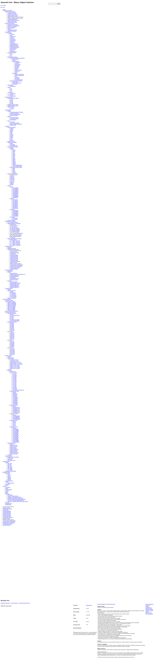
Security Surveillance (148, 607)
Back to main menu (149, 613)
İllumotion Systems (149, 609)
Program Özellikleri (101, 604)
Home (147, 604)
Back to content (149, 612)
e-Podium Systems (149, 608)
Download (110, 604)
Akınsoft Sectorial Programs (24, 603)
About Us (147, 610)
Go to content (3, 5)
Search (59, 3)
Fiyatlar (106, 604)
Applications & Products (5, 603)
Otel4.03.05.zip (89, 605)
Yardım (113, 604)
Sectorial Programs (14, 603)
